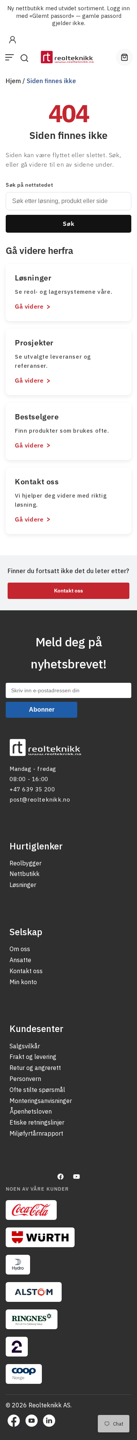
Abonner (41, 709)
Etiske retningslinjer (37, 1122)
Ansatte (20, 960)
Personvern (25, 1078)
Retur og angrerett (35, 1067)
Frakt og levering (33, 1056)
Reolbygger (25, 863)
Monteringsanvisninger (41, 1100)
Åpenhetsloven (31, 1111)
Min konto (23, 982)
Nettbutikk (25, 874)
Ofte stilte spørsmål (37, 1089)
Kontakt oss (68, 590)
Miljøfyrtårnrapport (36, 1133)
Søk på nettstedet (29, 184)
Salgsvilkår (25, 1046)
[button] (9, 57)
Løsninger (23, 885)
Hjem (13, 81)
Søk (69, 223)
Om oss (20, 949)
